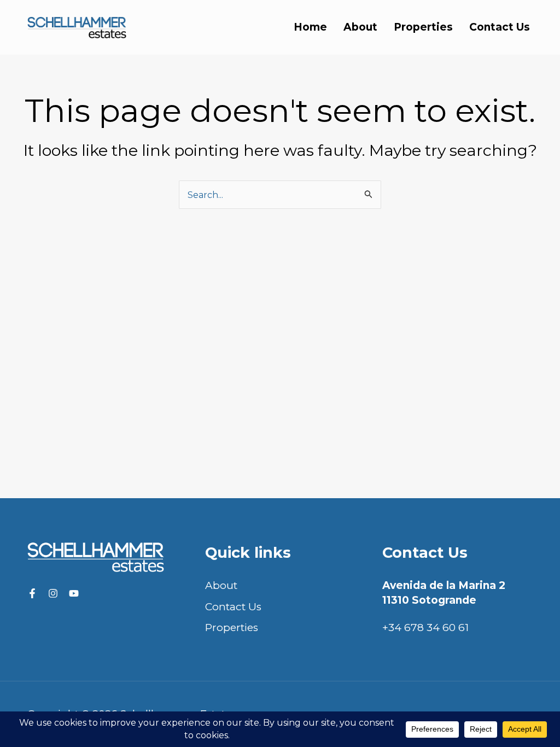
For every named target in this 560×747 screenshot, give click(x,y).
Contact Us (499, 27)
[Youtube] (74, 593)
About (360, 27)
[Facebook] (32, 593)
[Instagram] (53, 593)
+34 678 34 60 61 (425, 627)
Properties (423, 27)
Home (310, 27)
